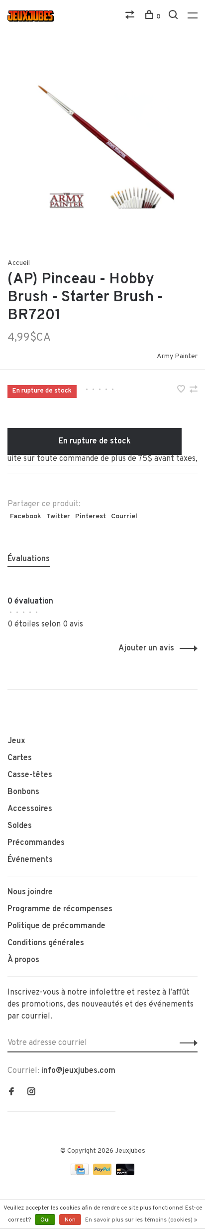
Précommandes (36, 843)
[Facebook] (11, 1093)
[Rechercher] (174, 16)
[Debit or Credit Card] (125, 1173)
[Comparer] (131, 16)
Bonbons (23, 792)
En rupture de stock (95, 441)
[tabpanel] (102, 145)
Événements (30, 860)
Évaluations (28, 559)
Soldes (19, 826)
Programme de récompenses (59, 909)
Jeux (16, 741)
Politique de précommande (56, 926)
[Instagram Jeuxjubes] (31, 1093)
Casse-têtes (29, 775)
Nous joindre (30, 892)
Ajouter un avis (146, 648)
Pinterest (90, 516)
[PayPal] (103, 1173)
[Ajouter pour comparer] (194, 391)
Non (70, 1220)
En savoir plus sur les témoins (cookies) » (141, 1220)
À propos (23, 960)
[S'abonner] (186, 1043)
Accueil (18, 263)
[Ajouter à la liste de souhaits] (182, 391)
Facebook (25, 516)
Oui (45, 1220)
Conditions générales (45, 943)
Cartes (19, 758)
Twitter (58, 516)
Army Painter (177, 356)
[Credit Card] (81, 1173)
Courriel (124, 516)
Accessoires (29, 809)
